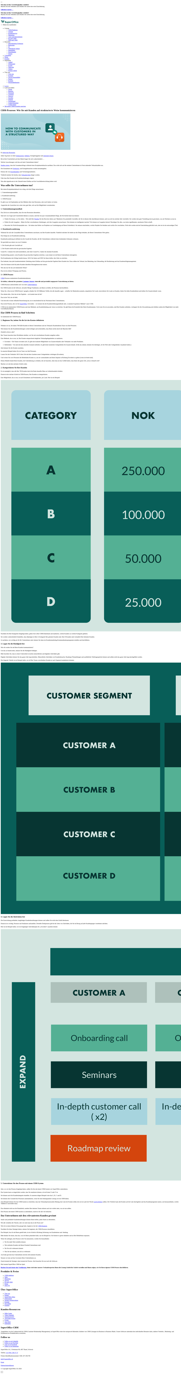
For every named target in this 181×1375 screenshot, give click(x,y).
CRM (2, 278)
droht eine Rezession (9, 152)
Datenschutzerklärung (7, 1365)
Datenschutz (8, 1298)
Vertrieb (10, 32)
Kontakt (10, 81)
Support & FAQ (9, 1317)
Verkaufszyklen (26, 175)
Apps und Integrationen (15, 37)
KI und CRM (12, 38)
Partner (10, 79)
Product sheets (12, 70)
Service (7, 1280)
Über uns (11, 74)
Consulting (8, 55)
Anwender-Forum (10, 1318)
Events (10, 65)
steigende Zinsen (48, 156)
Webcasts (11, 67)
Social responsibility (14, 77)
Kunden (7, 59)
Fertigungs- (16, 168)
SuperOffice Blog (10, 1297)
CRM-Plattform (32, 284)
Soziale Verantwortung (11, 1300)
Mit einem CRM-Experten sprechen (15, 106)
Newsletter (8, 1304)
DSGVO (7, 1285)
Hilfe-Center (8, 1313)
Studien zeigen (5, 165)
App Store (8, 1322)
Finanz (10, 54)
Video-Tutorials (9, 1315)
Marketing (11, 35)
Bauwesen (11, 45)
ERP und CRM (12, 40)
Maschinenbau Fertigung (15, 43)
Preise (6, 57)
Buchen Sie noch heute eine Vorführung (13, 1267)
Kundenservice (12, 33)
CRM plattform (9, 1275)
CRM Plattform (13, 30)
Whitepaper (11, 64)
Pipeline (36, 219)
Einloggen (8, 1323)
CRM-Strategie (42, 1226)
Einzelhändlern (14, 172)
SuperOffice (23, 304)
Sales (6, 1277)
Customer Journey (29, 281)
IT (9, 47)
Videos (10, 69)
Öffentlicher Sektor (14, 48)
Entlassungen (20, 156)
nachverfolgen (98, 1202)
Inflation (27, 156)
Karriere (10, 76)
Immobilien (11, 50)
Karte (2, 1362)
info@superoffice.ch (7, 1359)
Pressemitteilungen (13, 82)
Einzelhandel (12, 52)
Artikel (10, 62)
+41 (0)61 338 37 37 (12, 1352)
